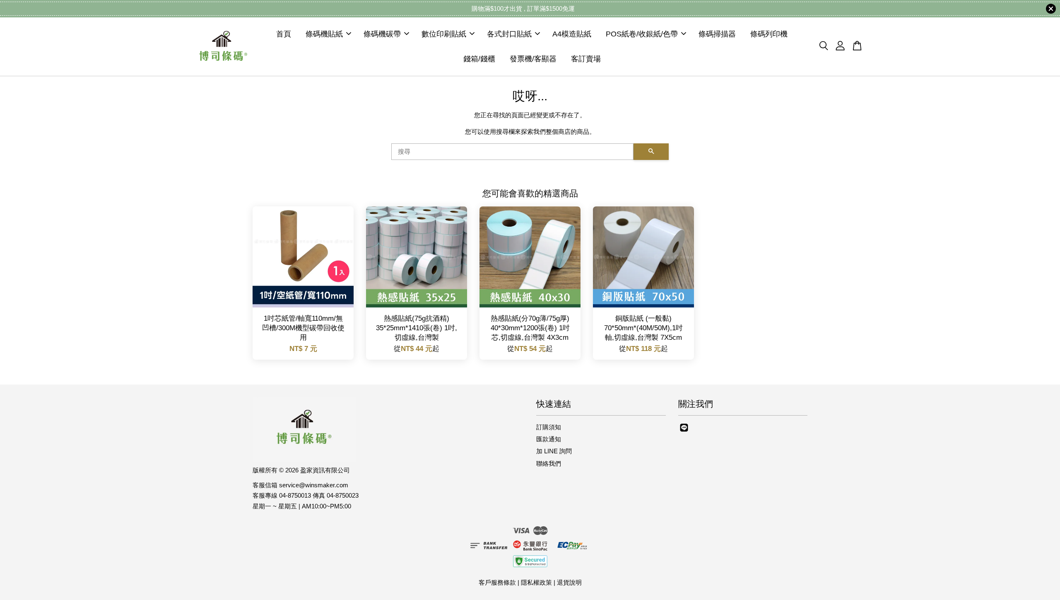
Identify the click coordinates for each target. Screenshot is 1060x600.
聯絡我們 (548, 463)
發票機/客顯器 (533, 59)
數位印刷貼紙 (444, 34)
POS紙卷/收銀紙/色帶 (642, 34)
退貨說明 (569, 582)
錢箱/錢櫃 (479, 59)
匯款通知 (548, 439)
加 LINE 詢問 (554, 451)
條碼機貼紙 (324, 34)
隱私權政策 (536, 582)
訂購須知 (548, 427)
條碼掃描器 (717, 34)
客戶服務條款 (497, 582)
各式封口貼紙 (509, 34)
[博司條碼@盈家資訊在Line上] (684, 431)
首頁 (283, 34)
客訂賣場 (586, 59)
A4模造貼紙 (571, 34)
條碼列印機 (769, 34)
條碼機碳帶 (382, 34)
